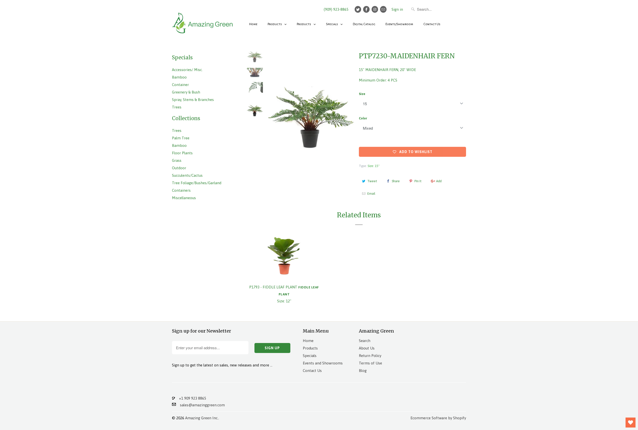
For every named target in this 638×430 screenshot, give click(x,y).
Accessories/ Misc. (187, 70)
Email (371, 193)
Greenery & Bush (186, 92)
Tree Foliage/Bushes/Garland (196, 183)
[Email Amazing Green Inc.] (383, 9)
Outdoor (179, 168)
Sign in (397, 9)
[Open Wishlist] (631, 423)
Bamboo (179, 77)
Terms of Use (370, 363)
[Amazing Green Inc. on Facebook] (366, 9)
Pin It (417, 181)
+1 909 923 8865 (190, 398)
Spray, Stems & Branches (193, 99)
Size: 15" (374, 166)
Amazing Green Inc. (201, 418)
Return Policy (370, 355)
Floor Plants (182, 153)
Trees (176, 107)
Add (439, 181)
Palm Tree (180, 138)
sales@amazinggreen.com (200, 405)
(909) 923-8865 (336, 9)
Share (396, 181)
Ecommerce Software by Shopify (438, 418)
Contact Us (312, 370)
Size (362, 94)
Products (310, 348)
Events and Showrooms (323, 363)
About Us (367, 348)
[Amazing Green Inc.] (203, 20)
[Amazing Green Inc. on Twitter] (358, 9)
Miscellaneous (184, 198)
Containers (181, 190)
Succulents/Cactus (187, 175)
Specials (310, 355)
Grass (176, 160)
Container (180, 85)
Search (364, 341)
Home (308, 341)
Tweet (372, 181)
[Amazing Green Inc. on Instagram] (375, 9)
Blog (363, 370)
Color (363, 118)
